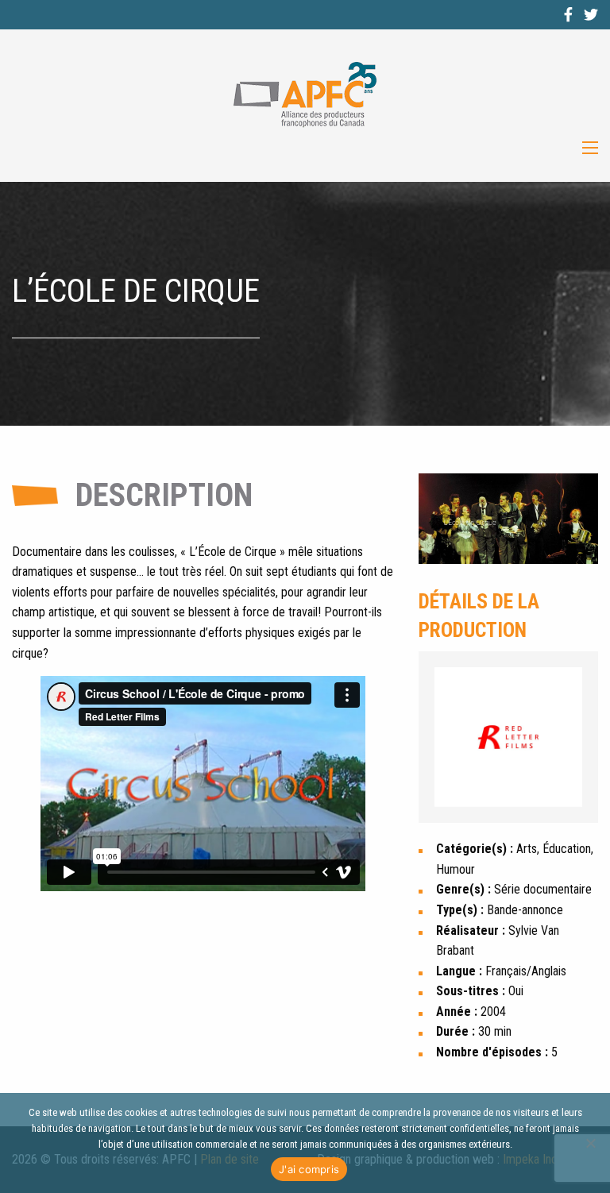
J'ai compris (309, 1169)
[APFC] (305, 95)
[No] (590, 1143)
